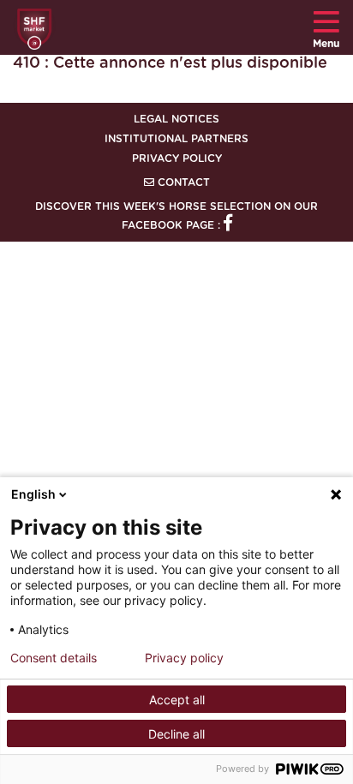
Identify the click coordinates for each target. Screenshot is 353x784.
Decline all (176, 734)
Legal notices (176, 119)
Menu (326, 44)
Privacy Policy (177, 158)
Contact (182, 182)
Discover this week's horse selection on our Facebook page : (176, 215)
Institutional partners (176, 139)
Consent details (53, 658)
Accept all (177, 699)
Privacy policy (184, 658)
